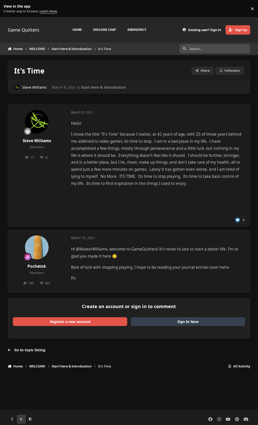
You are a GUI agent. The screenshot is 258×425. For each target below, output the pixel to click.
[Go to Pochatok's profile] (37, 247)
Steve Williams (34, 87)
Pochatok (36, 266)
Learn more (9, 8)
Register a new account (70, 321)
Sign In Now (188, 321)
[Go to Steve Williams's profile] (16, 87)
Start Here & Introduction (103, 87)
